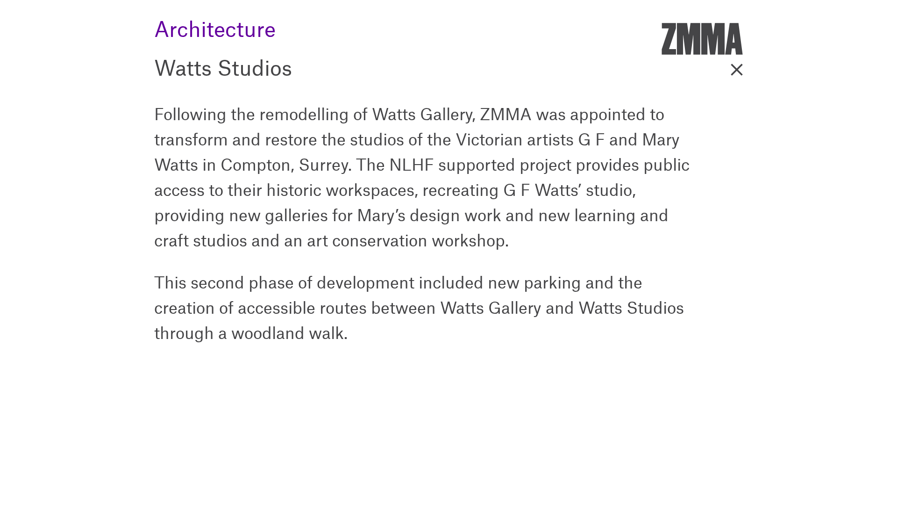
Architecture (215, 21)
